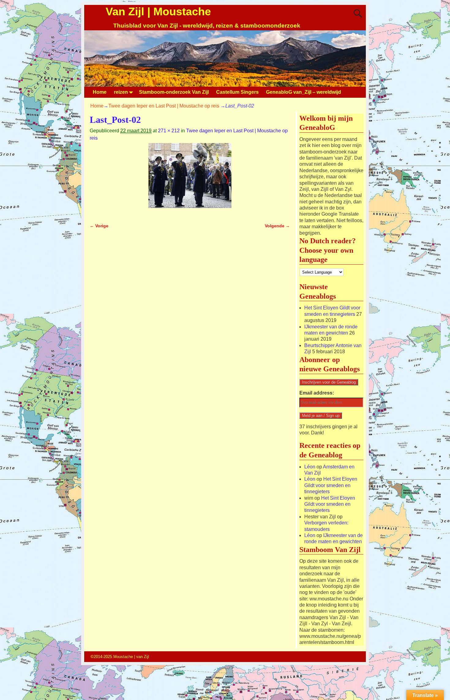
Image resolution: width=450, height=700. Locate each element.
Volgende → (277, 225)
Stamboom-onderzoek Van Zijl (174, 92)
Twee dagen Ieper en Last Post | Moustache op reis (163, 105)
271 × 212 (169, 130)
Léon (309, 466)
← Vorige (99, 225)
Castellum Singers (237, 92)
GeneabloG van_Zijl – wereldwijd (303, 92)
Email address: (316, 392)
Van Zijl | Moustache (158, 11)
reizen (121, 92)
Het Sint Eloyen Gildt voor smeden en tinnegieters (330, 485)
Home (100, 92)
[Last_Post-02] (190, 179)
